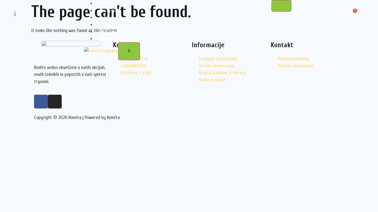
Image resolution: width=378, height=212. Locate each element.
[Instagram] (55, 101)
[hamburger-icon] (281, 6)
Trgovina (108, 11)
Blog (103, 18)
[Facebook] (41, 101)
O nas (104, 25)
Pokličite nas (112, 39)
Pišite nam (109, 32)
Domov (105, 4)
